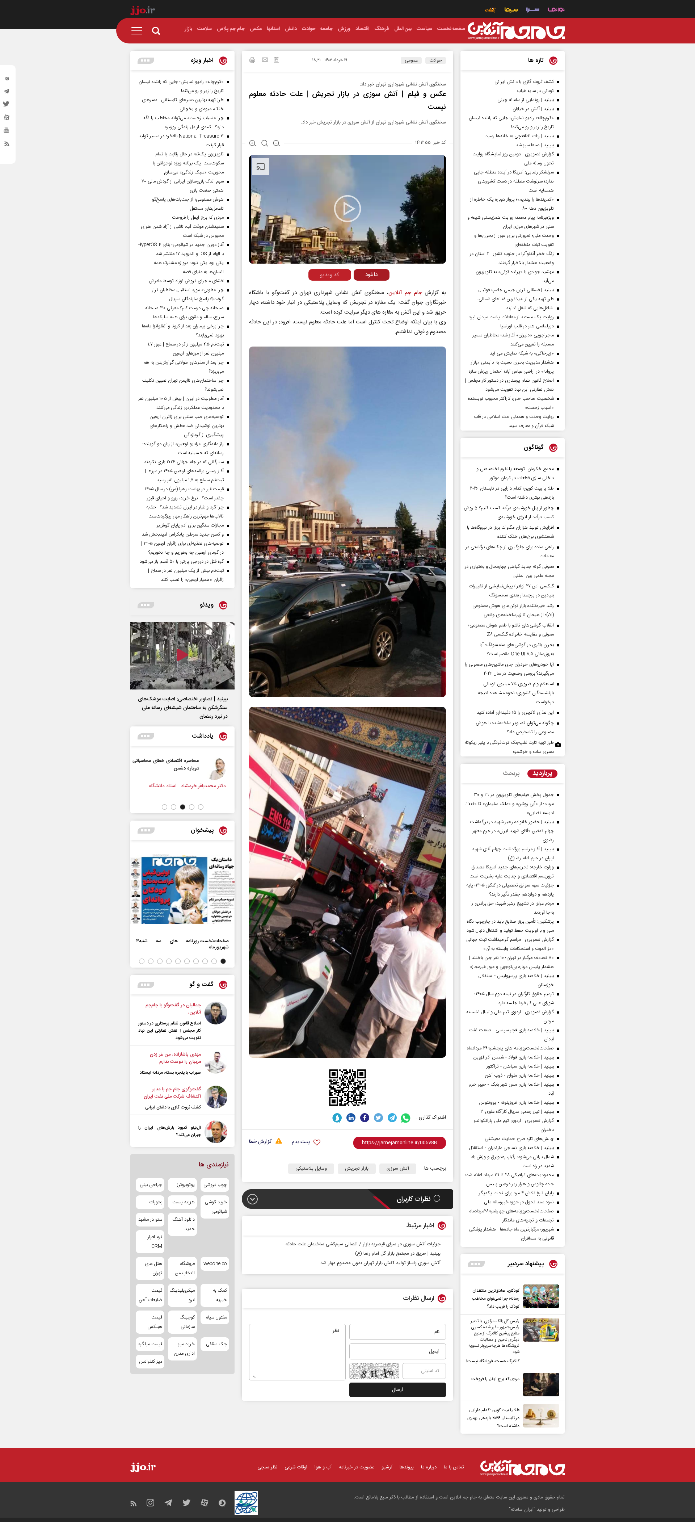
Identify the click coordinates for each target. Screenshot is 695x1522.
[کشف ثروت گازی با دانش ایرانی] (216, 1098)
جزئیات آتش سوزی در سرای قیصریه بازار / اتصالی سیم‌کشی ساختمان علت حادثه (363, 1244)
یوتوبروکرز (185, 1185)
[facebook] (364, 1117)
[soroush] (337, 1117)
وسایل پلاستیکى (311, 1169)
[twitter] (6, 106)
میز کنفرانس (150, 1362)
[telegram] (6, 93)
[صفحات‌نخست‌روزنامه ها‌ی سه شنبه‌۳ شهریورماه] (182, 889)
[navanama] (556, 10)
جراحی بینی (151, 1185)
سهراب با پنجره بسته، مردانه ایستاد (170, 1072)
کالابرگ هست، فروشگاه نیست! (492, 1361)
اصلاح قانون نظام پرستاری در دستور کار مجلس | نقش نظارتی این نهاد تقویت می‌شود (169, 1030)
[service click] (490, 10)
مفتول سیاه (216, 1317)
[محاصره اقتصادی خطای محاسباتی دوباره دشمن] (217, 768)
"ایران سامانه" (522, 1510)
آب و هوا (323, 1467)
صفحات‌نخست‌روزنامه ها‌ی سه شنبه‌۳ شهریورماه (182, 944)
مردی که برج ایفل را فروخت (495, 1379)
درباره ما (429, 1467)
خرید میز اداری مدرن (184, 1349)
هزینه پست (183, 1202)
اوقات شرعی (296, 1467)
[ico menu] (139, 31)
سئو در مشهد (150, 1220)
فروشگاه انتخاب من (184, 1268)
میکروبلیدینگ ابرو (182, 1295)
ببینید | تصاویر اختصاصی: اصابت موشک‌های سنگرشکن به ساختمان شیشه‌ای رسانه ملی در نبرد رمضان (183, 708)
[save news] (276, 60)
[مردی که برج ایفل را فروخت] (539, 1384)
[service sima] (511, 10)
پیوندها (407, 1467)
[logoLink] (516, 30)
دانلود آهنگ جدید (183, 1224)
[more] (476, 1264)
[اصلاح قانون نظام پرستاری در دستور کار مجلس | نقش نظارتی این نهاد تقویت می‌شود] (216, 1021)
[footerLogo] (522, 1468)
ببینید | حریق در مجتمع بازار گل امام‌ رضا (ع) (398, 1254)
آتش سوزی (398, 1169)
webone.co (215, 1264)
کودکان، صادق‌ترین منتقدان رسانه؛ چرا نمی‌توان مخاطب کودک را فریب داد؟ (495, 1298)
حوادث (435, 60)
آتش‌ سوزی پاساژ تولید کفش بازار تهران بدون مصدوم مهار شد (380, 1263)
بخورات (155, 1202)
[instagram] (6, 80)
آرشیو (387, 1467)
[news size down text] (277, 144)
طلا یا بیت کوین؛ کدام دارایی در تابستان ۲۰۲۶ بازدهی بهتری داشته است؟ (493, 1418)
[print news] (252, 61)
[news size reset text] (265, 144)
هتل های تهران (153, 1268)
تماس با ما (454, 1467)
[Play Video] (347, 208)
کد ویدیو (329, 275)
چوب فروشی (215, 1185)
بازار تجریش (356, 1169)
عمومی (411, 60)
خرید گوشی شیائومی (216, 1207)
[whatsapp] (405, 1117)
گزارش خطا (260, 1142)
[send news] (265, 60)
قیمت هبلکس (154, 1322)
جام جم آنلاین (405, 292)
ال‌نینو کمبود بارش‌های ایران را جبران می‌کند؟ (169, 1131)
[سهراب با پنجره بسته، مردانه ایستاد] (216, 1063)
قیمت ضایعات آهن (150, 1295)
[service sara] (532, 10)
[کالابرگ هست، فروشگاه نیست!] (539, 1341)
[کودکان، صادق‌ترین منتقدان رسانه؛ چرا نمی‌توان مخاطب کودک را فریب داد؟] (539, 1297)
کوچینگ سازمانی (187, 1322)
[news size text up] (253, 144)
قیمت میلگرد (150, 1344)
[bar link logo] (142, 11)
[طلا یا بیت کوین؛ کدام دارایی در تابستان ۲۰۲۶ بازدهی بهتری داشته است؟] (539, 1417)
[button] (200, 807)
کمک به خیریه (220, 1295)
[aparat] (6, 119)
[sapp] (6, 132)
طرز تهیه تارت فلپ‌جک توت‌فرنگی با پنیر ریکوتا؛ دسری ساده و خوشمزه (509, 747)
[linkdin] (350, 1117)
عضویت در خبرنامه (356, 1467)
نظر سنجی (267, 1467)
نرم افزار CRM (155, 1241)
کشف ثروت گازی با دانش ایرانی (173, 1107)
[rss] (6, 145)
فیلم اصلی (358, 289)
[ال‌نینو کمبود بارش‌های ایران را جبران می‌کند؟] (216, 1131)
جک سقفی (216, 1344)
